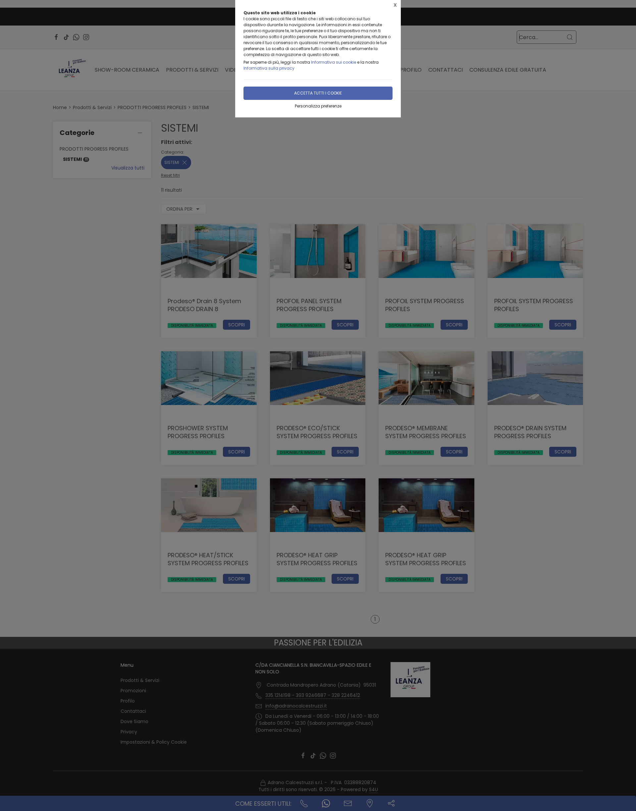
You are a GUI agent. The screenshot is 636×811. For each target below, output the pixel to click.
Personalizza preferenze (318, 106)
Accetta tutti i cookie (318, 93)
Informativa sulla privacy (268, 68)
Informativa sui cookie (333, 62)
